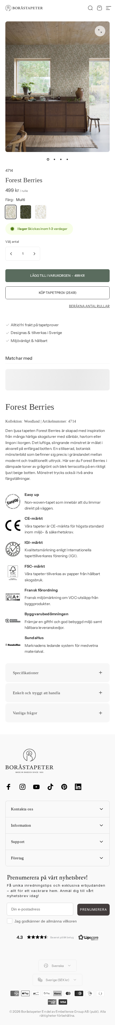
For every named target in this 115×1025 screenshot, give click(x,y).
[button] (57, 937)
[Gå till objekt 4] (67, 159)
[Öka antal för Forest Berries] (34, 253)
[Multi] (10, 212)
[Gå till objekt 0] (48, 159)
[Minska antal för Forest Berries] (11, 253)
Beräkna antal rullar (89, 306)
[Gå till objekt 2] (54, 159)
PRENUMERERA (93, 910)
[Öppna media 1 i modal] (100, 31)
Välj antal (12, 242)
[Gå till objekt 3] (60, 159)
